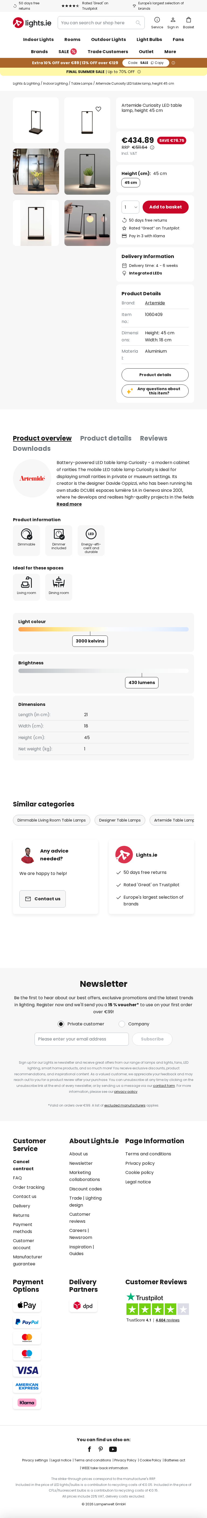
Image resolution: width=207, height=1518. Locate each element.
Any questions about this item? (158, 391)
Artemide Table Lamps (175, 820)
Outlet (146, 52)
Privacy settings (35, 1460)
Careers (78, 1230)
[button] (36, 172)
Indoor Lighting (55, 83)
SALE (63, 52)
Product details (106, 438)
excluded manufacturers (125, 1105)
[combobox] (101, 22)
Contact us (24, 1196)
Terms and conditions (148, 1154)
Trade (75, 1198)
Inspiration (80, 1247)
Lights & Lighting (26, 83)
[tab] (42, 438)
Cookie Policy (150, 1460)
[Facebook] (93, 1449)
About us (78, 1154)
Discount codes (85, 1189)
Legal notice (138, 1182)
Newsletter (81, 1163)
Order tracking (28, 1187)
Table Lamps (81, 83)
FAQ (17, 1178)
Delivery (21, 1206)
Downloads (32, 448)
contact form (164, 1085)
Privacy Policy (125, 1460)
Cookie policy (139, 1172)
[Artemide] (32, 478)
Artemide (155, 303)
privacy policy (125, 1091)
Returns (21, 1215)
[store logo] (32, 22)
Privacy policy (140, 1163)
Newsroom (80, 1237)
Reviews (153, 438)
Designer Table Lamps (120, 820)
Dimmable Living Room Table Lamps (52, 820)
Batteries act (174, 1460)
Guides (76, 1254)
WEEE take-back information (105, 1468)
